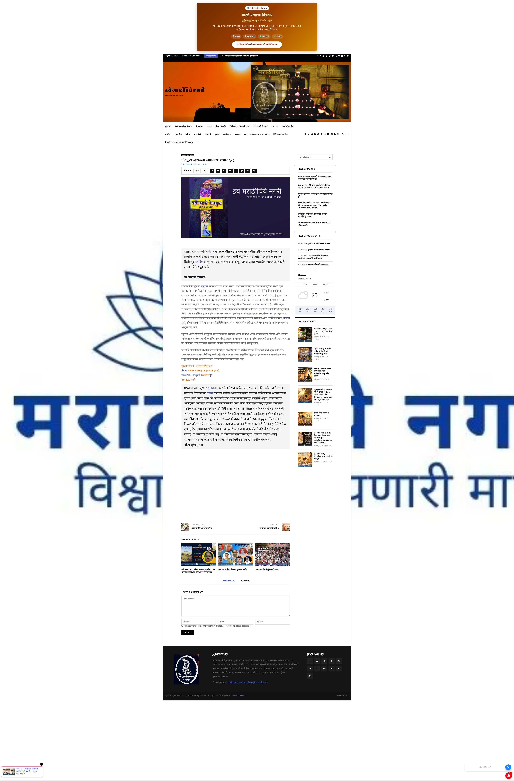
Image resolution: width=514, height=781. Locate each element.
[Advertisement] (235, 483)
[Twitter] (309, 134)
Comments (228, 581)
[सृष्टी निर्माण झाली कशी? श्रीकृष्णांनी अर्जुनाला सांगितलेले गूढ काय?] (305, 354)
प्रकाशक (185, 375)
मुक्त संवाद (178, 134)
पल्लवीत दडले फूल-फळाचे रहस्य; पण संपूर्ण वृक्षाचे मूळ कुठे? (323, 331)
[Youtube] (329, 134)
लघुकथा (204, 286)
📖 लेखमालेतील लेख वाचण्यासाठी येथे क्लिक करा (257, 44)
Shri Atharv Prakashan (237, 696)
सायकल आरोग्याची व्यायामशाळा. (318, 264)
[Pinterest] (315, 134)
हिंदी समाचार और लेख (280, 134)
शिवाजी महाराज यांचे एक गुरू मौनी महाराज (179, 142)
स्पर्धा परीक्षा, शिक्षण (288, 126)
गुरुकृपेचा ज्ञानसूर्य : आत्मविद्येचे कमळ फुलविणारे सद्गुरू (323, 456)
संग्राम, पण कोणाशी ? (270, 528)
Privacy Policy (341, 696)
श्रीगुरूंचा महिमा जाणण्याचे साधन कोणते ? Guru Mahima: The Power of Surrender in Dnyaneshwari (323, 394)
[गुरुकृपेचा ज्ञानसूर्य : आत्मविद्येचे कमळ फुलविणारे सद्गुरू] (305, 459)
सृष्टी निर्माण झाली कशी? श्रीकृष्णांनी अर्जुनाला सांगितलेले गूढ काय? (322, 351)
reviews (245, 581)
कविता (188, 134)
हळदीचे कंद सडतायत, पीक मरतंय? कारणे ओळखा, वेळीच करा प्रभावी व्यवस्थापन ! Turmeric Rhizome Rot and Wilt (314, 205)
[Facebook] (306, 134)
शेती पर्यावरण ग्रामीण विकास (239, 126)
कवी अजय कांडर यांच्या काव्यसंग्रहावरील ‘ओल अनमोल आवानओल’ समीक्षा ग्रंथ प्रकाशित (198, 571)
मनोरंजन (168, 134)
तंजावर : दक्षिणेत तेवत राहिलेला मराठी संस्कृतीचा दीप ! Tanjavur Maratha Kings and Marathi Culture (259, 56)
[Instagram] (312, 134)
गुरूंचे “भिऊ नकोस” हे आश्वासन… (321, 414)
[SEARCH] (330, 157)
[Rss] (335, 134)
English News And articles (256, 134)
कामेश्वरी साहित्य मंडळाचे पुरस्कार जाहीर (232, 569)
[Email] (332, 134)
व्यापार (256, 304)
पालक (225, 313)
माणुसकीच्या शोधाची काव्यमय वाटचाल (318, 243)
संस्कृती (196, 375)
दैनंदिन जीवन (207, 251)
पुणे (210, 375)
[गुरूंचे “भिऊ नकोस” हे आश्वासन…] (305, 419)
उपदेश (199, 262)
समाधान (250, 295)
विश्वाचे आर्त (199, 126)
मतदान (286, 318)
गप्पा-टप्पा (274, 126)
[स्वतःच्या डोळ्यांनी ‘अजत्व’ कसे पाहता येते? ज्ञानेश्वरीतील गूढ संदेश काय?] (305, 374)
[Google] (319, 134)
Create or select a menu (191, 56)
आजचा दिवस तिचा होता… (202, 528)
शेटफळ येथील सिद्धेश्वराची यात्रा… (267, 569)
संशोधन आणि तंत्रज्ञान (260, 126)
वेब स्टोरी (208, 134)
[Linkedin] (323, 134)
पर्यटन (209, 126)
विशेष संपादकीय (221, 126)
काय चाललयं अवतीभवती (183, 126)
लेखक (184, 370)
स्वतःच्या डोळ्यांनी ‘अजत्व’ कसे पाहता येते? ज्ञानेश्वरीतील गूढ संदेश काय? (323, 372)
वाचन (210, 393)
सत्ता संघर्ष (197, 134)
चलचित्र (226, 134)
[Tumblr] (326, 134)
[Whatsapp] (338, 134)
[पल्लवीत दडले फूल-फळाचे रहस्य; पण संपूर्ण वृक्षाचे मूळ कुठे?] (305, 334)
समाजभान (212, 388)
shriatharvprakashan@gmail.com (247, 682)
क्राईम (217, 134)
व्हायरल (237, 134)
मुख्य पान (168, 126)
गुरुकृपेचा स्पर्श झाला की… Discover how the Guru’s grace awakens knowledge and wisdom (323, 437)
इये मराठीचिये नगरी (185, 91)
